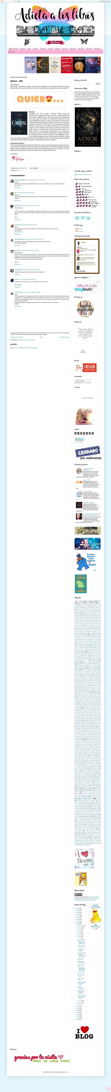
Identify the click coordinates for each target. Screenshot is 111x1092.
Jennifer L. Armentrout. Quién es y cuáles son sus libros (91, 514)
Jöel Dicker (96, 711)
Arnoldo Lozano (87, 625)
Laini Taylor (88, 731)
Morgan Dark (96, 768)
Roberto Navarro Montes (88, 802)
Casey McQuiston (85, 642)
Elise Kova (85, 669)
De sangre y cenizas (88, 502)
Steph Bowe (96, 819)
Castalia (78, 644)
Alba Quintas (77, 607)
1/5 (75, 601)
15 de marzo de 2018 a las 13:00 (31, 205)
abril (79, 936)
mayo (79, 934)
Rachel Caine (85, 793)
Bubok (76, 636)
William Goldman (85, 843)
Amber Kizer (86, 615)
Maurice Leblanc (84, 758)
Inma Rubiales (79, 696)
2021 (77, 919)
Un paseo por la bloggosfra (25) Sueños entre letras (81, 967)
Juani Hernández (86, 719)
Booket (92, 634)
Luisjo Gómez (82, 745)
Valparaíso (91, 833)
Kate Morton (79, 723)
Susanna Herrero (83, 826)
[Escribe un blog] (32, 168)
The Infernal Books (20, 239)
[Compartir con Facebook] (35, 168)
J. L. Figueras (81, 698)
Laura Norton (84, 733)
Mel (16, 192)
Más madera (85, 757)
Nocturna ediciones (92, 774)
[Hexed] (75, 72)
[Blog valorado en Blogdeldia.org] (79, 439)
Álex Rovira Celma (80, 609)
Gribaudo (76, 688)
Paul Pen (94, 784)
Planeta (78, 788)
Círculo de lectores (81, 649)
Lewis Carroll (82, 741)
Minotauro (94, 764)
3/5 (93, 601)
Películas (57, 49)
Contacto (50, 49)
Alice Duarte (18, 205)
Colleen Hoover (96, 650)
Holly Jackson (80, 693)
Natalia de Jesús (85, 771)
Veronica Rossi (96, 835)
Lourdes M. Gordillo (84, 744)
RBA (93, 795)
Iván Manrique (96, 696)
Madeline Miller (87, 747)
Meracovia (90, 760)
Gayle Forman (78, 684)
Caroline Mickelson (89, 641)
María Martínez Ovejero (86, 752)
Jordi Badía (88, 714)
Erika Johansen (95, 676)
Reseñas (22, 49)
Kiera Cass (79, 726)
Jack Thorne (83, 699)
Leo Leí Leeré (78, 739)
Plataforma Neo (87, 788)
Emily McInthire (91, 672)
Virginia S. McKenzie (79, 841)
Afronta (97, 604)
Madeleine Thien (78, 747)
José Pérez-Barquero (96, 715)
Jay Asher (97, 704)
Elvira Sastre (82, 671)
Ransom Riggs (87, 795)
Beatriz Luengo (92, 629)
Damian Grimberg (78, 653)
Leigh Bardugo (83, 738)
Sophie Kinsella (88, 819)
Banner (76, 629)
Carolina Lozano (78, 641)
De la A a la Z (84, 660)
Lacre (96, 730)
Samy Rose (97, 808)
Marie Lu (82, 753)
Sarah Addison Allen (85, 810)
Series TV (95, 814)
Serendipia (77, 814)
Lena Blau (91, 738)
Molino (96, 766)
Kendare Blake (78, 725)
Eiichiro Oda (90, 666)
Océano (86, 777)
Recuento (84, 796)
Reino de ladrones (80, 987)
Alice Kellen (90, 614)
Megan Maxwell (94, 758)
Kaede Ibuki (85, 720)
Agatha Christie (78, 606)
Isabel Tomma (19, 292)
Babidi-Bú (93, 628)
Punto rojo (96, 792)
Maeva (94, 747)
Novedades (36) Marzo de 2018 (81, 983)
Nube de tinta (79, 777)
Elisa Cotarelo (91, 668)
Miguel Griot (85, 763)
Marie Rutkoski (91, 753)
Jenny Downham (95, 707)
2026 (78, 908)
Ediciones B (97, 663)
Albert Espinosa (85, 607)
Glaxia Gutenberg (95, 687)
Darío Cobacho (95, 655)
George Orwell (85, 685)
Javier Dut (81, 704)
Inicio (41, 337)
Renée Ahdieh (95, 796)
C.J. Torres (81, 636)
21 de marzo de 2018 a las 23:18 (31, 292)
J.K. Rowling (96, 698)
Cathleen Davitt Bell (91, 644)
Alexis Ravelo (95, 610)
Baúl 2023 (81, 49)
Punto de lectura (87, 792)
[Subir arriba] (108, 1089)
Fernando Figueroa (85, 682)
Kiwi (94, 726)
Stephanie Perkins (91, 821)
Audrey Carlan (83, 628)
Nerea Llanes (82, 772)
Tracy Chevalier (90, 830)
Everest (87, 679)
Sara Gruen (77, 810)
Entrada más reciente (17, 337)
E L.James (86, 663)
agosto (80, 928)
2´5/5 (87, 601)
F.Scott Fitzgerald (95, 679)
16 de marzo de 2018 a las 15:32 (34, 239)
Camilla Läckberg (84, 637)
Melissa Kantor (78, 760)
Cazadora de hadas (80, 950)
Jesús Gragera (94, 709)
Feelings (77, 682)
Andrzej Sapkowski (95, 618)
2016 (77, 1008)
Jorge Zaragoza (78, 715)
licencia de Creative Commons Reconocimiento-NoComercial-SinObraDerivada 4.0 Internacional (87, 898)
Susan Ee (89, 824)
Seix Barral (79, 813)
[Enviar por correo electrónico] (30, 168)
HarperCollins (89, 690)
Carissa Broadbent (79, 639)
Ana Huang (90, 617)
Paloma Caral (83, 782)
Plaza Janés (98, 788)
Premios (35, 49)
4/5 (82, 603)
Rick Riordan (91, 800)
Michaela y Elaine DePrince (90, 761)
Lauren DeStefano (94, 733)
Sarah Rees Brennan (87, 811)
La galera (81, 730)
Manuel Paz (92, 749)
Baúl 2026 (12, 52)
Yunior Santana (83, 845)
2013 (77, 1015)
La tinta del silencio (89, 730)
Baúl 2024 (89, 49)
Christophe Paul (85, 647)
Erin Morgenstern (85, 677)
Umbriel (85, 832)
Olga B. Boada (93, 777)
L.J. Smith (90, 728)
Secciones (43, 49)
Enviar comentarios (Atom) (26, 339)
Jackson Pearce (91, 699)
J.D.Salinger (88, 698)
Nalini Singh (84, 769)
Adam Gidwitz (91, 604)
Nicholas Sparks (91, 772)
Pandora (90, 782)
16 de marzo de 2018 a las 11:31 (28, 224)
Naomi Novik (77, 771)
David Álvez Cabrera (94, 657)
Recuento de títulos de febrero (80, 992)
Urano (86, 833)
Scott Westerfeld (97, 811)
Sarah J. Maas (94, 810)
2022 (78, 917)
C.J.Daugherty (89, 636)
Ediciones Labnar (81, 665)
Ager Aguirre (85, 606)
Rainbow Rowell (78, 795)
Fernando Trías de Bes (94, 682)
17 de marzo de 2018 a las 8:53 (31, 269)
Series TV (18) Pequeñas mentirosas (81, 942)
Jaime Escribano (82, 701)
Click (89, 650)
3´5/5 (99, 601)
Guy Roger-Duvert (89, 688)
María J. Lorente (91, 750)
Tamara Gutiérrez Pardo (80, 827)
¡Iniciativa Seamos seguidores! (88, 469)
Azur (88, 628)
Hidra (90, 692)
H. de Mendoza (97, 688)
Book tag (84, 634)
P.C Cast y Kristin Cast (86, 780)
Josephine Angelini (81, 717)
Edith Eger (77, 666)
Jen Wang (91, 706)
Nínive (82, 774)
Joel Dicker (90, 711)
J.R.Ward (77, 699)
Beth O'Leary (88, 633)
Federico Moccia (94, 680)
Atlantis (94, 626)
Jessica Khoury (85, 709)
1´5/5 (79, 601)
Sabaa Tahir (77, 806)
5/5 (94, 603)
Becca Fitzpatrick (86, 631)
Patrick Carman (97, 782)
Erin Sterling (93, 677)
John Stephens (86, 712)
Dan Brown (86, 653)
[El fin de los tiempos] (99, 72)
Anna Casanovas (85, 620)
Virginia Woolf (88, 841)
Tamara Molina (91, 827)
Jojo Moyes (81, 714)
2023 (77, 915)
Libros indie (94, 741)
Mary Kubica (78, 757)
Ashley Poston (79, 626)
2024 (78, 912)
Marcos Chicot (80, 750)
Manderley (85, 749)
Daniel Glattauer (93, 653)
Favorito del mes (80, 975)
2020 (78, 921)
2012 (77, 1017)
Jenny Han (77, 709)
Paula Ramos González (86, 785)
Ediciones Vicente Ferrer (93, 665)
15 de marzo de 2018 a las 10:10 (36, 180)
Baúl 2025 (97, 49)
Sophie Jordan (78, 819)
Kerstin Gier (97, 725)
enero (79, 1003)
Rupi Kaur (91, 805)
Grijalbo (81, 688)
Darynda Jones (84, 657)
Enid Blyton (98, 674)
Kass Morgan (98, 722)
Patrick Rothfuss (87, 784)
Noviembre (98, 776)
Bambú (98, 628)
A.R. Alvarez (83, 604)
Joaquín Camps (82, 711)
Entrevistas (78, 676)
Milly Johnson (87, 764)
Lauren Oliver (87, 734)
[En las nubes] (14, 72)
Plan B (99, 787)
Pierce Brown (94, 787)
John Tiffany (94, 712)
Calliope (76, 637)
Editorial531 (83, 666)
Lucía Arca (92, 744)
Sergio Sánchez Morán (86, 814)
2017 (77, 1006)
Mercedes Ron (97, 760)
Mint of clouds (19, 232)
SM (97, 818)
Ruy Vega (97, 805)
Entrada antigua (64, 337)
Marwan (99, 755)
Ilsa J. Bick (89, 693)
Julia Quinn (95, 719)
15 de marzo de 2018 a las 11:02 (25, 192)
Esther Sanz (79, 679)
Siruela (93, 818)
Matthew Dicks (92, 757)
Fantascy (86, 680)
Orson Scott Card (89, 779)
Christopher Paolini (95, 647)
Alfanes (86, 612)
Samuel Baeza (90, 808)
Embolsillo (89, 671)
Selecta (86, 813)
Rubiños (86, 805)
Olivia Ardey (81, 779)
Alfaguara (77, 612)
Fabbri (76, 680)
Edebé (90, 663)
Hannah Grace (79, 690)
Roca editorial (86, 803)
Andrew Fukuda (85, 618)
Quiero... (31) (80, 972)
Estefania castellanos (21, 180)
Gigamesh (79, 687)
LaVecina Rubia (93, 736)
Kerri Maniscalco (87, 725)
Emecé (95, 671)
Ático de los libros (87, 626)
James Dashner (92, 701)
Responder (18, 187)
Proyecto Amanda (96, 790)
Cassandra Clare (96, 642)
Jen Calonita (84, 706)
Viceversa (93, 837)
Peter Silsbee (87, 787)
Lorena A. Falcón (83, 742)
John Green (78, 712)
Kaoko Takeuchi (81, 722)
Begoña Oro (96, 631)
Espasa (99, 677)
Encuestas (92, 674)
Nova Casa (82, 776)
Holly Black (97, 692)
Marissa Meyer (83, 755)
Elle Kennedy (93, 669)
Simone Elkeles (86, 818)
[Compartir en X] (34, 168)
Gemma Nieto (77, 685)
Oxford (96, 779)
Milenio (81, 764)
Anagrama (97, 617)
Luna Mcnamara (96, 745)
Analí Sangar (77, 618)
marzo (80, 939)
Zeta (88, 845)
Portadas (79, 790)
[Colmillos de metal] (87, 72)
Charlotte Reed (95, 645)
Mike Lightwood (93, 763)
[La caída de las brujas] (38, 72)
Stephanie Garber (79, 821)
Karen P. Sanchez (89, 722)
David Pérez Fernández (91, 658)
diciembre (81, 925)
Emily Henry (83, 672)
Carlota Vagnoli (95, 639)
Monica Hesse (78, 768)
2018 (77, 923)
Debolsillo (95, 660)
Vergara (89, 835)
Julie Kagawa (78, 720)
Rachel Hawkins (95, 793)
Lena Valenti (96, 738)
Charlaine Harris (84, 645)
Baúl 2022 (73, 49)
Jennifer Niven (87, 707)
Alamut (91, 606)
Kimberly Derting (87, 726)
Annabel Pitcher (95, 622)
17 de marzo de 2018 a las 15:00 (27, 279)
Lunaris (17, 224)
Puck (77, 792)
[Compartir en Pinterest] (37, 168)
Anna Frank (93, 620)
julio (79, 930)
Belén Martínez (79, 633)
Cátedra (83, 644)
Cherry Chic (77, 647)
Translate (88, 382)
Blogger (65, 1072)
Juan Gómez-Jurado (92, 717)
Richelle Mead (81, 800)
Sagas (29, 49)
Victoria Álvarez (89, 838)
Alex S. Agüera (90, 609)
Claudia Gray (83, 650)
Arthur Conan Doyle (96, 625)
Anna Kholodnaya (86, 622)
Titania (93, 829)
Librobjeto (88, 741)
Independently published (80, 695)
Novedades (90, 776)
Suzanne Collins (95, 826)
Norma (76, 776)
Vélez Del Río (83, 835)
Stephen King (84, 822)
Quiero (18, 170)
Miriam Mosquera (88, 766)
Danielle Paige (86, 655)
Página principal (13, 49)
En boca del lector (84, 674)
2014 (77, 1012)
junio (79, 932)
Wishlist (76, 845)
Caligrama (97, 636)
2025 (78, 910)
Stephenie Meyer (94, 822)
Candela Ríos (95, 637)
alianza (84, 614)
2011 (77, 1019)
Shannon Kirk (77, 816)
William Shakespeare (94, 843)
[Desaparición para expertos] (51, 72)
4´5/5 (88, 603)
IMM (96, 693)
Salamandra (84, 806)
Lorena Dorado (92, 742)
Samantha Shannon (82, 808)
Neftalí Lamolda (94, 771)
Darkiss (76, 657)
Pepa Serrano (80, 787)
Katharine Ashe (86, 723)
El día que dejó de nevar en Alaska (81, 997)
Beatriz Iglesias (83, 629)
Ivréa (76, 698)
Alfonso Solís (93, 612)
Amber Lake (93, 615)
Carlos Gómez (87, 639)
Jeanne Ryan (77, 706)
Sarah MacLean (78, 811)
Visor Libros (96, 841)
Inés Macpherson (90, 695)
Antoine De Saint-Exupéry (93, 623)
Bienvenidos (96, 633)
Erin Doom (77, 677)
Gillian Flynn (86, 687)
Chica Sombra (19, 269)
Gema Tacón (96, 684)
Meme (84, 760)
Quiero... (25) (86, 480)
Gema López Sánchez (87, 684)
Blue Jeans (77, 634)
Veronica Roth (78, 837)
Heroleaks (80, 959)
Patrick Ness (79, 784)
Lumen (89, 745)
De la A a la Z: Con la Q (81, 946)
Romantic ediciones (79, 805)
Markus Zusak (92, 755)
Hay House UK (83, 692)
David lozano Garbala (79, 658)
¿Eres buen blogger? (79, 442)
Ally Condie (98, 614)
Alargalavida (96, 606)
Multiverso (77, 769)
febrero (80, 1001)
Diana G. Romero (87, 661)
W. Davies (77, 843)
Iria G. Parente (87, 696)
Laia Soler (81, 731)
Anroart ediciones (79, 623)
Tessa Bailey (86, 829)
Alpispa (80, 228)
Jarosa (81, 703)
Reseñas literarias (83, 798)
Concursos (80, 652)
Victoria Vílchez (95, 840)
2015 (77, 1010)
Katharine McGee (95, 723)
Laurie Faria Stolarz (83, 736)
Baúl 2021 (64, 49)
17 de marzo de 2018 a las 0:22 (30, 250)
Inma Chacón (98, 695)
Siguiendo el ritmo (87, 816)
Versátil (86, 837)
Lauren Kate (78, 734)
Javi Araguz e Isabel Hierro (91, 703)
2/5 (83, 601)
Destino (77, 661)
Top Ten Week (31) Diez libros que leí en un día (81, 955)
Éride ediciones (86, 676)
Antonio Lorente (78, 625)
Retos (99, 798)
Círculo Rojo (91, 649)
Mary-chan (18, 250)
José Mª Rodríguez (86, 715)
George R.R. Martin (95, 685)
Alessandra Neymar (95, 607)
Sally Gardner (94, 806)
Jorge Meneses (95, 714)
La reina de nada (88, 491)
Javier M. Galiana (89, 704)
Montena (86, 768)
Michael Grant (79, 761)
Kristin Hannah (83, 728)
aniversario (77, 620)
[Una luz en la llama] (26, 72)
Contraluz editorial (93, 652)
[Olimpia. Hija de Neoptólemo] (63, 72)
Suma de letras (79, 824)
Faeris (80, 680)
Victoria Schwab (85, 840)
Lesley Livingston (90, 739)
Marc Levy (98, 749)
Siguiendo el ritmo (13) (80, 962)
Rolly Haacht (96, 803)
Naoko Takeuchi (94, 769)
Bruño (97, 634)
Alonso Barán (79, 615)
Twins (16, 279)
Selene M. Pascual (94, 813)
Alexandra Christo (85, 610)
